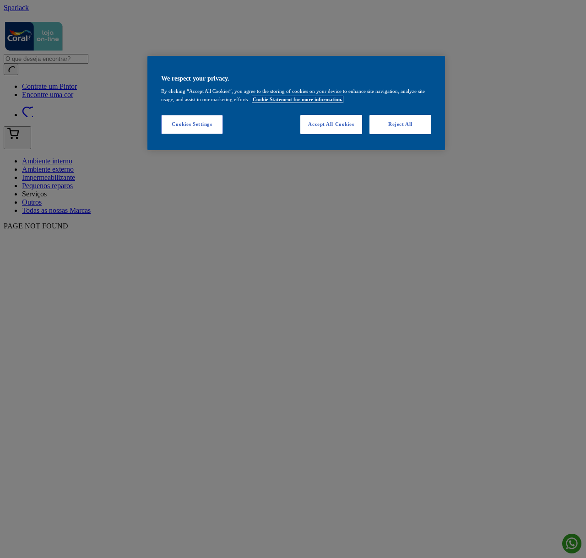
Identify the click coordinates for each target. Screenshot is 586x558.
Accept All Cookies (331, 124)
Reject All (400, 124)
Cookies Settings (192, 124)
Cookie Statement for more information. (297, 99)
